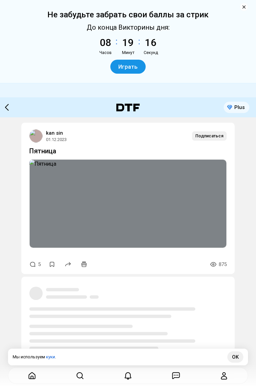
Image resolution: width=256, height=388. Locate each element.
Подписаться (209, 135)
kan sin (54, 133)
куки (50, 356)
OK (235, 357)
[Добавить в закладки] (52, 264)
